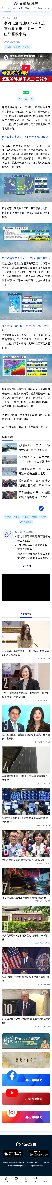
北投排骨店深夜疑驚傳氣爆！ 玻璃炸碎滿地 (33, 547)
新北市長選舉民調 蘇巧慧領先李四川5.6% (33, 538)
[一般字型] (26, 98)
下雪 (18, 47)
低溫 (35, 516)
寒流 (26, 47)
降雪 (9, 47)
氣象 (15, 18)
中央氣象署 (26, 522)
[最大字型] (32, 98)
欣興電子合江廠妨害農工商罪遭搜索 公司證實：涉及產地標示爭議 (33, 556)
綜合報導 (20, 532)
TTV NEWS (6, 18)
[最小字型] (19, 98)
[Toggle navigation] (45, 1178)
